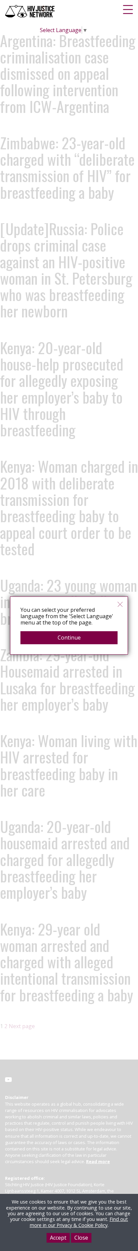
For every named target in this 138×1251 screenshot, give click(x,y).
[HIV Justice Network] (30, 11)
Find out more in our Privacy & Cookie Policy (79, 1222)
